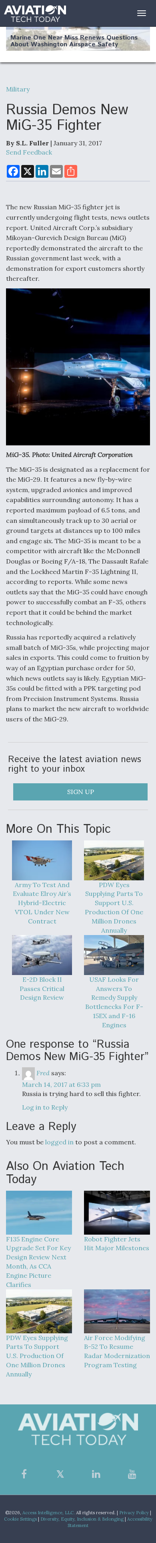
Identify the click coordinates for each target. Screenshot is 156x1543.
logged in (59, 1142)
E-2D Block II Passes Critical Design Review (42, 988)
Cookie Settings (20, 1519)
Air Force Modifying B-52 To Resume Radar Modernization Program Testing (117, 1351)
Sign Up (80, 792)
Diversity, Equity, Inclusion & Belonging (82, 1519)
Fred (43, 1073)
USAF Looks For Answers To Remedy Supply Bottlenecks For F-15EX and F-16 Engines (114, 1002)
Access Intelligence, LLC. (48, 1512)
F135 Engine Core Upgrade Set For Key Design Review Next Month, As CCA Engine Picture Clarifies (38, 1262)
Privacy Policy (134, 1512)
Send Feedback (29, 152)
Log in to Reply (45, 1107)
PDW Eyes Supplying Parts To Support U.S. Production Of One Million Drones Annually (114, 907)
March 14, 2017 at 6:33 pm (61, 1084)
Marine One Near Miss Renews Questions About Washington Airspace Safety (74, 41)
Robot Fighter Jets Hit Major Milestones (116, 1243)
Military (18, 89)
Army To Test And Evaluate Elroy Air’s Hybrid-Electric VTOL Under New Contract (42, 903)
